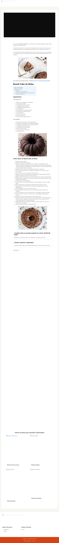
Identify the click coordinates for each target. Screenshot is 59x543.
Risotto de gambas (35, 464)
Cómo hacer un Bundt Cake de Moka (21, 91)
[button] (50, 3)
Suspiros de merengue (36, 498)
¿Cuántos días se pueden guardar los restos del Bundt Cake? (25, 92)
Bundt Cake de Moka (18, 89)
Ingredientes (17, 90)
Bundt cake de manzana (44, 80)
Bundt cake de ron (33, 80)
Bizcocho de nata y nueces (13, 464)
